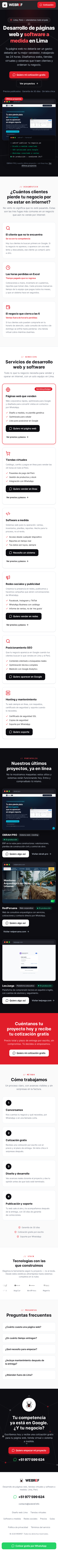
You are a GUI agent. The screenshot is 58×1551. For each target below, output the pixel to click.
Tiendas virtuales (38, 1512)
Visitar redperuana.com (14, 931)
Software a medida (12, 1518)
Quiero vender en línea (25, 488)
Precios (43, 1518)
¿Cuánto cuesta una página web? (23, 1326)
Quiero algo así (18, 854)
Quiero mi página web (24, 428)
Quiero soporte (21, 731)
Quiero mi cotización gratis (31, 74)
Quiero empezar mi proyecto (31, 1450)
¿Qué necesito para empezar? (21, 1349)
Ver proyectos (27, 83)
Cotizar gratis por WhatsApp (30, 1545)
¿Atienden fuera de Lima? (19, 1374)
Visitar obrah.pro (40, 854)
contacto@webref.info (29, 1504)
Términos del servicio (40, 1527)
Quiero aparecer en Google (27, 676)
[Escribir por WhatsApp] (29, 1459)
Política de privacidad (18, 1527)
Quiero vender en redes (25, 616)
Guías (52, 1518)
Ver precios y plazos (16, 437)
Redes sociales (30, 1518)
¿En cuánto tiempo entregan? (21, 1338)
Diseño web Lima (20, 1512)
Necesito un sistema (24, 552)
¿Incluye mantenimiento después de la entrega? (24, 1362)
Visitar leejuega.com (42, 1000)
